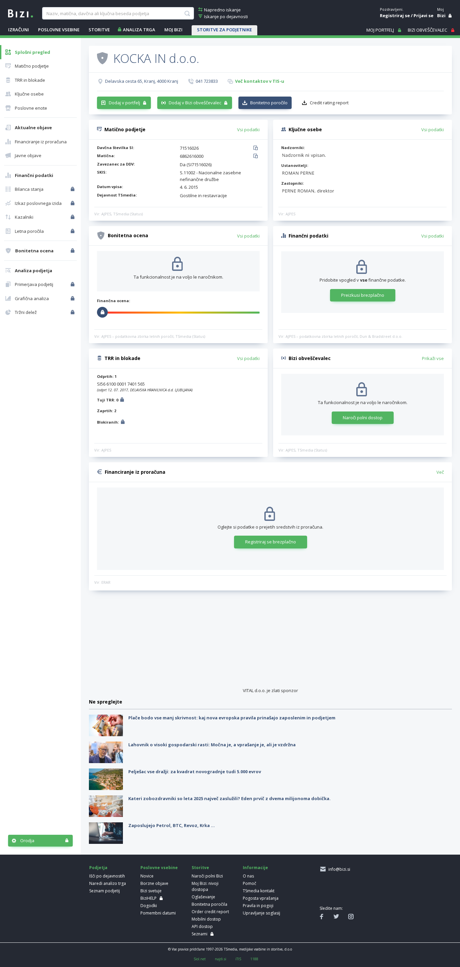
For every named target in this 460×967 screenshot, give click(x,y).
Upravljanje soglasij (261, 913)
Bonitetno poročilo (269, 103)
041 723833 (207, 81)
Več (440, 472)
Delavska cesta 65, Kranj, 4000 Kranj (141, 81)
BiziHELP (148, 898)
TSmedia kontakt (258, 891)
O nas (248, 876)
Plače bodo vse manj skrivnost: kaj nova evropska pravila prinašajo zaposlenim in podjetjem (231, 718)
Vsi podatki (248, 130)
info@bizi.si (338, 869)
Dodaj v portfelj (124, 103)
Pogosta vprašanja (260, 898)
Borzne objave (154, 883)
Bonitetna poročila (209, 904)
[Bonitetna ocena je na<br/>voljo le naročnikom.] (73, 250)
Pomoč (249, 883)
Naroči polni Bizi (207, 876)
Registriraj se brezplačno (270, 542)
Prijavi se (423, 15)
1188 (254, 959)
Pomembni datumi (158, 913)
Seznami (199, 934)
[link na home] (20, 13)
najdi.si (220, 959)
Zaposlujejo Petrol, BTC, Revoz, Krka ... (171, 825)
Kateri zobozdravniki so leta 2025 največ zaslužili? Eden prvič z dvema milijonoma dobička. (229, 798)
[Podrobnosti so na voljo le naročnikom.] (122, 400)
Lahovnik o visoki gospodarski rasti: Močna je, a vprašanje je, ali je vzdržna (212, 745)
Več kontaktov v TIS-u (259, 81)
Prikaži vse (433, 358)
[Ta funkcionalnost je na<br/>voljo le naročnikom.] (73, 189)
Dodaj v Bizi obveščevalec (195, 103)
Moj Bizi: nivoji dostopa (205, 886)
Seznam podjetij (104, 891)
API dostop (202, 926)
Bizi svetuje (151, 891)
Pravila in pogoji (258, 905)
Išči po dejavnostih (107, 876)
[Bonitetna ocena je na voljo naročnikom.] (102, 58)
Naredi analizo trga (107, 883)
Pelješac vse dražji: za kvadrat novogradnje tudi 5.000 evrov (194, 771)
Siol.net (200, 959)
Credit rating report (329, 103)
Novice (147, 876)
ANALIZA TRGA (139, 30)
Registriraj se (395, 15)
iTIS (238, 959)
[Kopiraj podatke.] (257, 148)
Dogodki (148, 905)
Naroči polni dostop (363, 418)
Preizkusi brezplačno (362, 295)
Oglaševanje (203, 897)
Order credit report (210, 912)
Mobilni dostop (206, 919)
